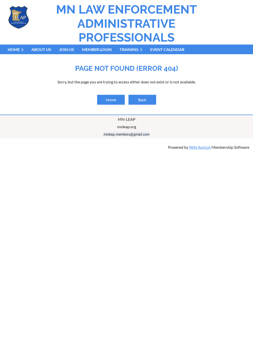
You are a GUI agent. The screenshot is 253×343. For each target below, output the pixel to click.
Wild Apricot (200, 147)
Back (142, 99)
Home (111, 99)
